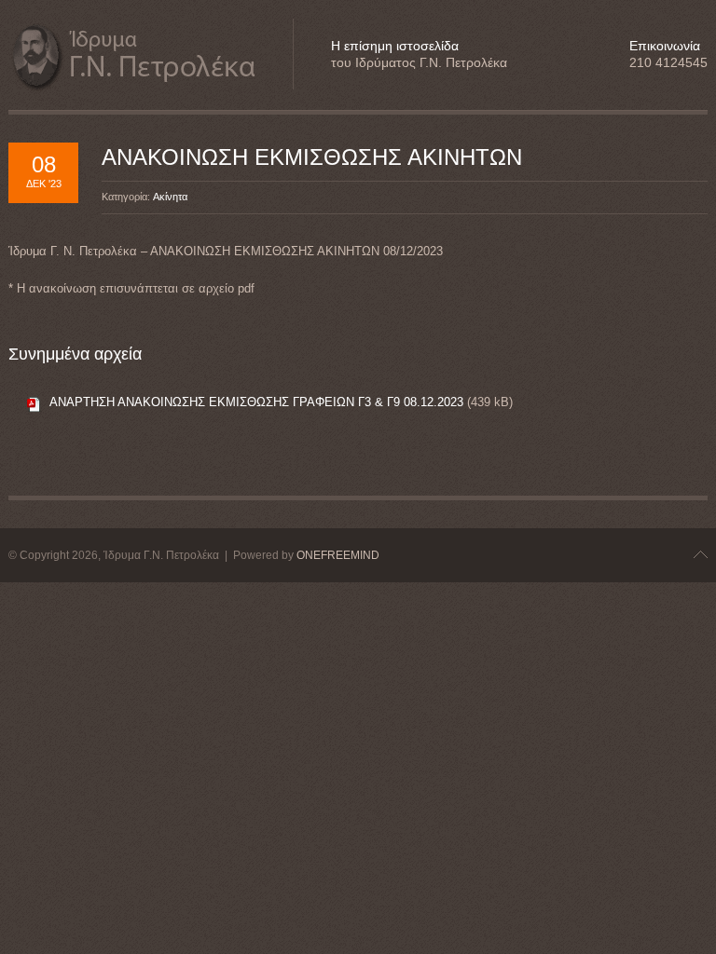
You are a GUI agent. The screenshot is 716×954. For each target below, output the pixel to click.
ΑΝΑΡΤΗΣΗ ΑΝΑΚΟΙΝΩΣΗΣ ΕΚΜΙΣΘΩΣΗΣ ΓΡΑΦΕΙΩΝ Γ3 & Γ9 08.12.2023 (256, 402)
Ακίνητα (170, 196)
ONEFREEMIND (337, 555)
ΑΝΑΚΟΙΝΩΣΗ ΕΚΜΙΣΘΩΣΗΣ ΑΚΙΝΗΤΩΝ (312, 157)
